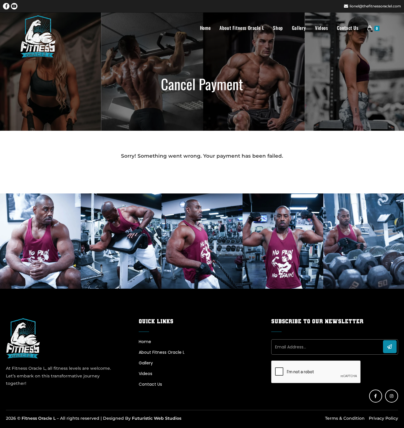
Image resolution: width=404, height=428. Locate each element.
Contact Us (150, 384)
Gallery (146, 363)
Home (145, 342)
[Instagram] (391, 396)
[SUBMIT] (390, 346)
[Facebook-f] (6, 6)
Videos (145, 374)
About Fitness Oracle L (162, 352)
